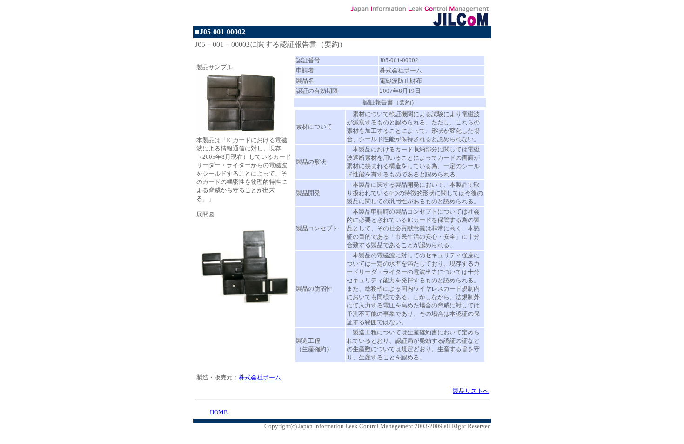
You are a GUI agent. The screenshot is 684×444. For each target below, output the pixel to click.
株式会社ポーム (260, 377)
